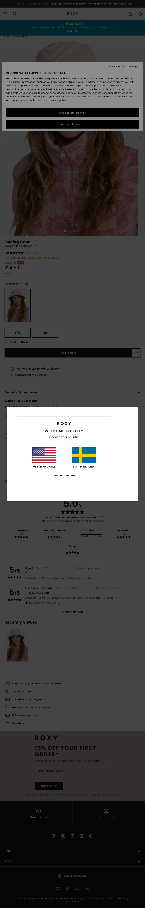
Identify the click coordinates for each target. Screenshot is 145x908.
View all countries (64, 475)
